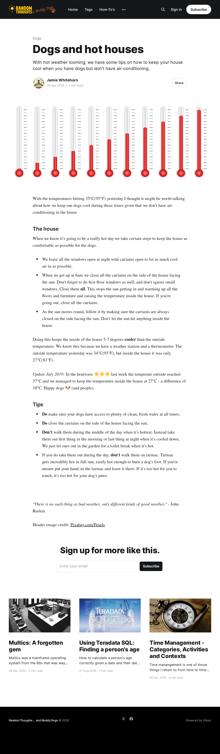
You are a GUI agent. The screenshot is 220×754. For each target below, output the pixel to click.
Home (73, 9)
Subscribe (199, 9)
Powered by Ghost (198, 720)
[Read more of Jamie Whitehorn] (39, 83)
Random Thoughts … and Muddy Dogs (33, 720)
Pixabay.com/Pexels (87, 524)
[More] (124, 9)
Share (179, 83)
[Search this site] (163, 9)
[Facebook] (131, 718)
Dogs (37, 38)
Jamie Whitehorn (62, 80)
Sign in (176, 9)
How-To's (107, 9)
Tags (89, 9)
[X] (123, 718)
